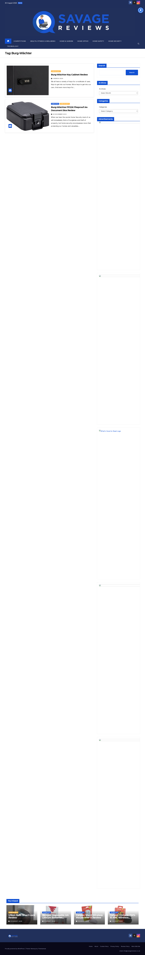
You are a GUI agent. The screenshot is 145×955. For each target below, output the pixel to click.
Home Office (82, 41)
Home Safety (98, 41)
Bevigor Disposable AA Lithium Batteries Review (55, 917)
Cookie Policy (104, 946)
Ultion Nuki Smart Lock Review (21, 916)
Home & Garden (66, 41)
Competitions (20, 41)
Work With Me (135, 946)
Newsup (33, 948)
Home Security (115, 41)
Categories (103, 107)
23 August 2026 (16, 921)
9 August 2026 (49, 921)
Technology (12, 46)
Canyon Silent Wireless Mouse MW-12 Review (89, 916)
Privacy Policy (114, 946)
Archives (102, 89)
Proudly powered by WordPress (15, 948)
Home (91, 946)
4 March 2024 (58, 78)
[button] (138, 44)
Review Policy (125, 946)
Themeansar (42, 948)
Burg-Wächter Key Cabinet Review (69, 74)
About (96, 946)
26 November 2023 (60, 114)
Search (102, 66)
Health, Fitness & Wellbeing (42, 41)
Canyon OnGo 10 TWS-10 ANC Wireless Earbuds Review (123, 917)
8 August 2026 (83, 921)
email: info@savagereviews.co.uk (129, 951)
